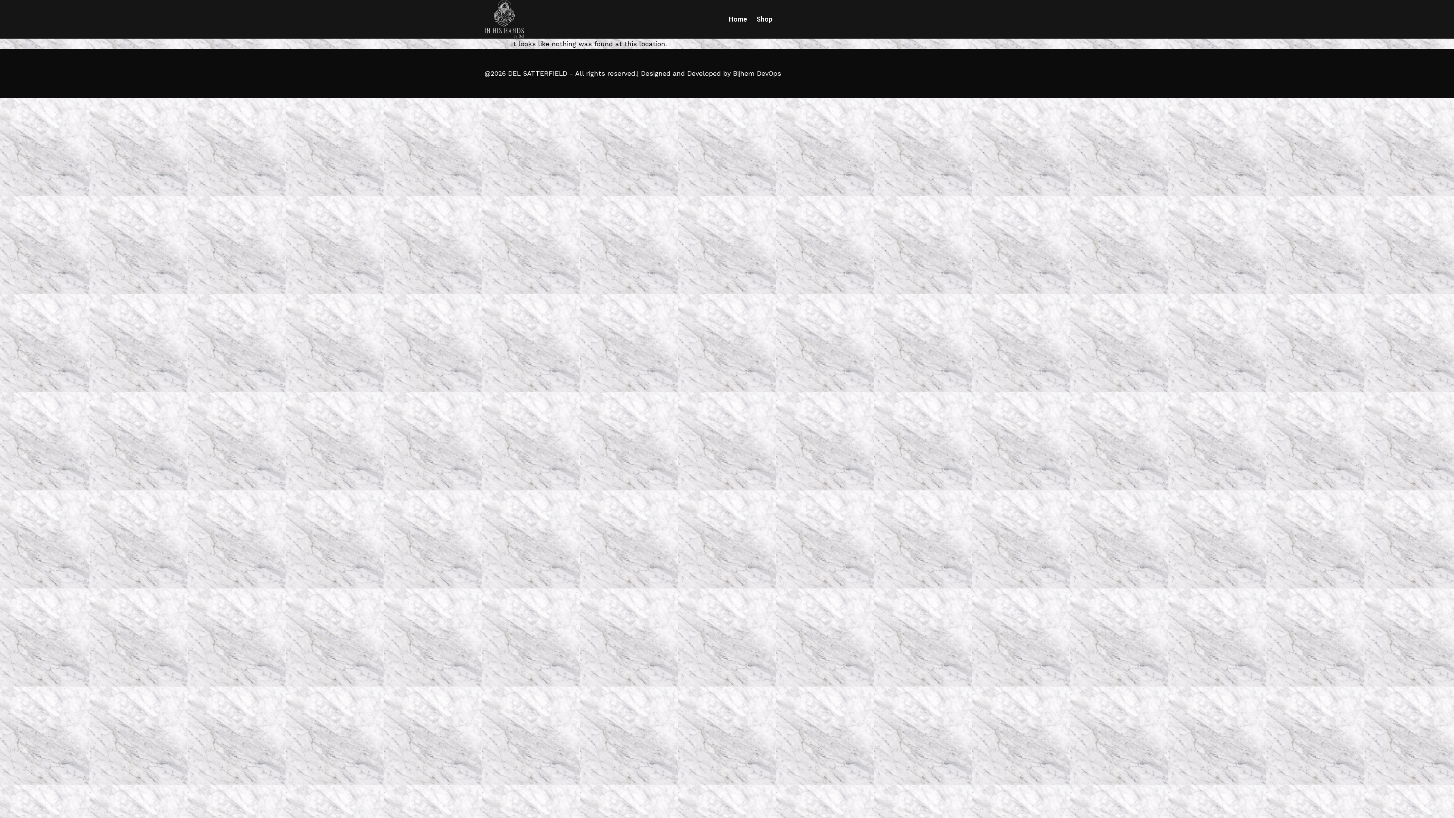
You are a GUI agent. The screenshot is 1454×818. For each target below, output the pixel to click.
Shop (764, 19)
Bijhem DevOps (757, 73)
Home (738, 19)
